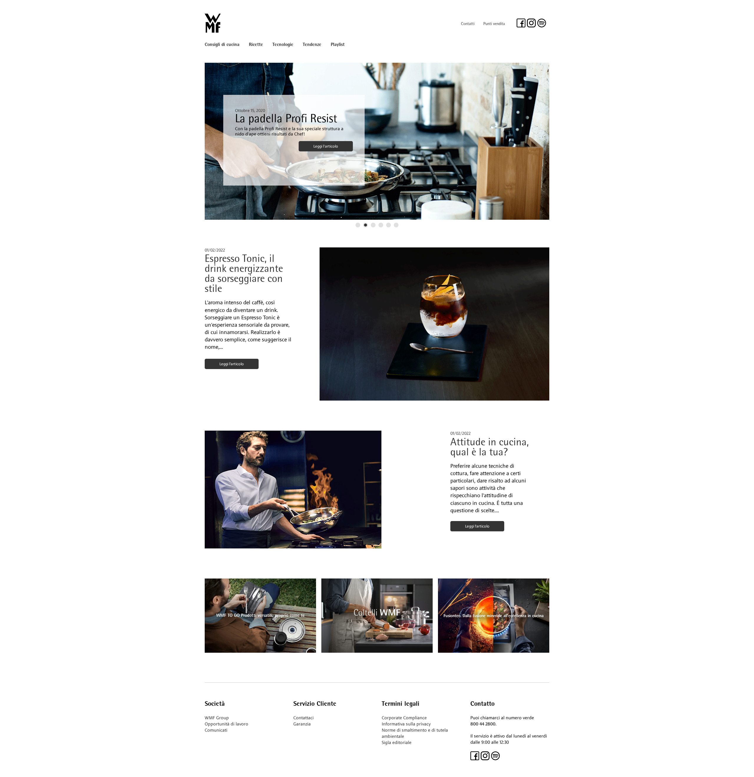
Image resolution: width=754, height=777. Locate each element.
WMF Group (217, 717)
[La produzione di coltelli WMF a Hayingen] (377, 651)
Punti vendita (494, 24)
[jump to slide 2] (365, 225)
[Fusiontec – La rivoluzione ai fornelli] (493, 651)
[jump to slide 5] (388, 225)
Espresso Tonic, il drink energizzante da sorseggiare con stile (244, 274)
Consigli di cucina (222, 45)
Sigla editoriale (396, 742)
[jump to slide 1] (357, 225)
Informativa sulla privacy (406, 724)
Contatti (467, 24)
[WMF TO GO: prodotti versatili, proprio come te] (260, 651)
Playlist (338, 45)
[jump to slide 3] (373, 225)
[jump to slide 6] (396, 225)
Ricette (256, 45)
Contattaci (303, 717)
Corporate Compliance (404, 717)
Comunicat (215, 730)
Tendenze (312, 45)
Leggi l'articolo (325, 146)
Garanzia (302, 724)
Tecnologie (282, 45)
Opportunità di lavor (225, 724)
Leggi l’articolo (231, 364)
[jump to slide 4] (380, 225)
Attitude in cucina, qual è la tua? (489, 448)
